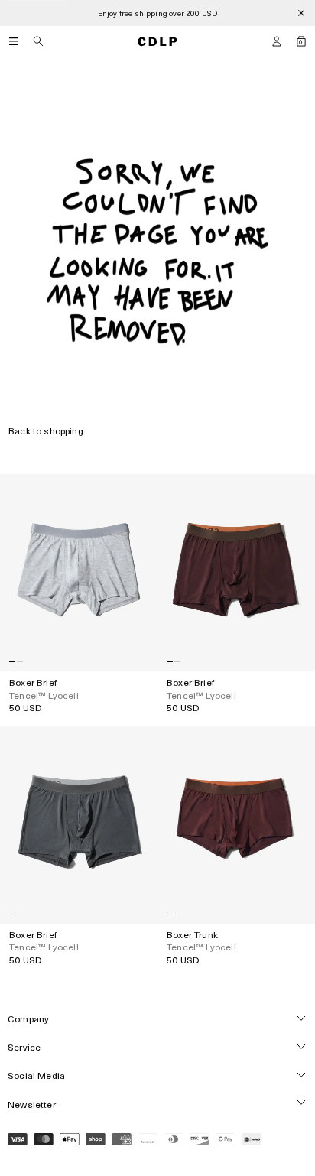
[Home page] (157, 41)
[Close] (301, 13)
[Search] (38, 41)
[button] (277, 41)
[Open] (14, 41)
